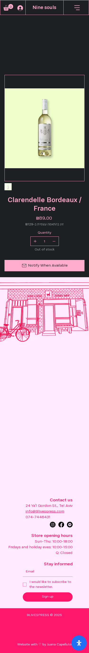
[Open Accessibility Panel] (79, 643)
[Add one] (35, 241)
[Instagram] (53, 524)
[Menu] (77, 7)
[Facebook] (61, 524)
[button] (8, 7)
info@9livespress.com (45, 511)
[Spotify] (70, 524)
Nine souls (44, 7)
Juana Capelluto (59, 644)
